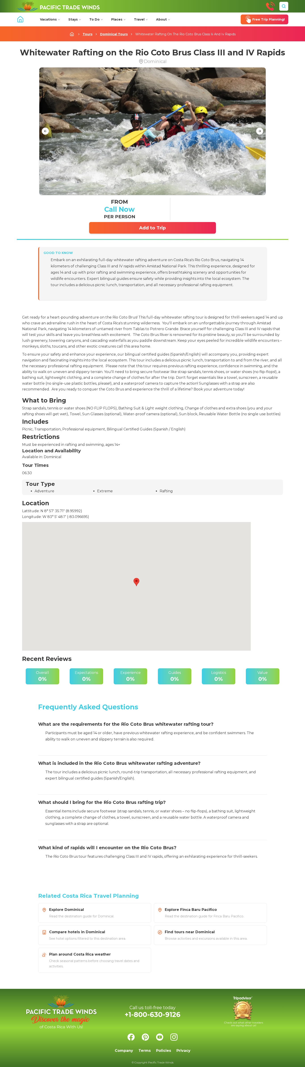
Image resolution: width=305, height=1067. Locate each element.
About (161, 19)
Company (124, 1050)
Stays (73, 19)
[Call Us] (270, 6)
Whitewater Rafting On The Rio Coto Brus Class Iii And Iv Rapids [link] (185, 34)
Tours (87, 34)
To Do (94, 19)
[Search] (283, 6)
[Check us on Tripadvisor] (243, 1012)
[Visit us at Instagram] (174, 1037)
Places (116, 19)
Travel (139, 19)
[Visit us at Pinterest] (145, 1037)
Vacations (48, 19)
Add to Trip (152, 228)
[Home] (58, 6)
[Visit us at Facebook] (131, 1037)
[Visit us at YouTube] (159, 1037)
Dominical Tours (114, 34)
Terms (144, 1050)
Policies (163, 1050)
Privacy (183, 1050)
